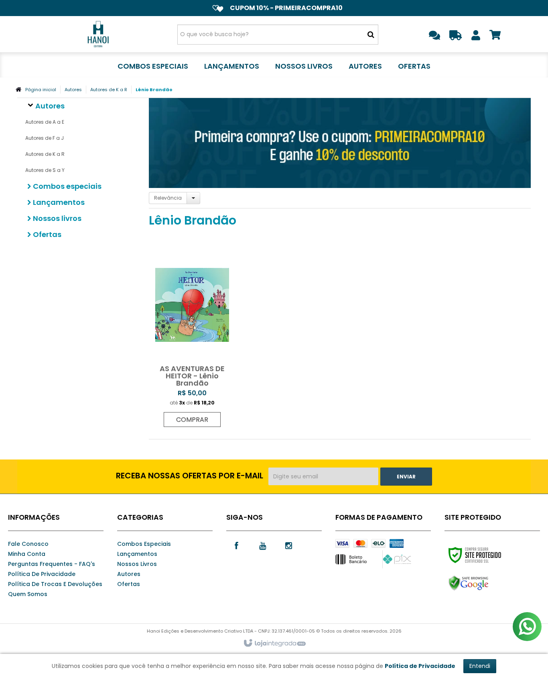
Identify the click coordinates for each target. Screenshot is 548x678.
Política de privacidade (41, 574)
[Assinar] (406, 477)
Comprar (192, 419)
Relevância (168, 197)
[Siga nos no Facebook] (236, 545)
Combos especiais (144, 544)
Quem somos (27, 594)
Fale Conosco (28, 544)
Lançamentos (137, 554)
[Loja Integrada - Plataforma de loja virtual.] (274, 643)
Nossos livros (137, 564)
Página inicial (40, 89)
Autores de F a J (44, 138)
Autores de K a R (108, 89)
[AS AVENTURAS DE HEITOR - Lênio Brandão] (192, 338)
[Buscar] (370, 35)
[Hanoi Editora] (98, 34)
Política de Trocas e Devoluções (55, 584)
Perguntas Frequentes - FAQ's (51, 564)
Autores (73, 89)
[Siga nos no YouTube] (262, 545)
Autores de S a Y (45, 170)
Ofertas (128, 584)
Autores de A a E (44, 121)
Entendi (479, 666)
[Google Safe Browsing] (486, 583)
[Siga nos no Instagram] (288, 545)
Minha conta (26, 554)
